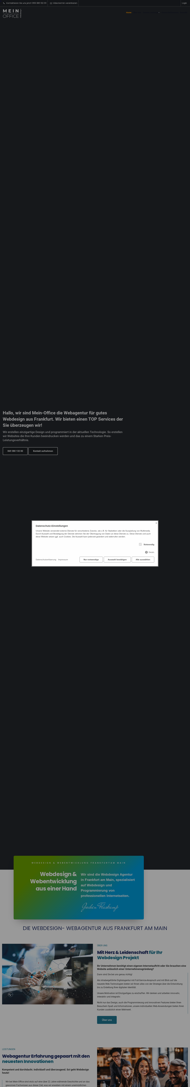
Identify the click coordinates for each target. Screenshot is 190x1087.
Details (151, 552)
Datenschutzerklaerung (46, 559)
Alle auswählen (143, 559)
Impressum (63, 559)
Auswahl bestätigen (117, 559)
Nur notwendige (91, 559)
